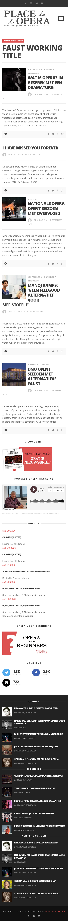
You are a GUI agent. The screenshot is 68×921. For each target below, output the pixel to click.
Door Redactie (20, 728)
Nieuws (45, 364)
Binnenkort (50, 69)
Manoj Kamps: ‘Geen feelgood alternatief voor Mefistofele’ (31, 295)
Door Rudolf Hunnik (23, 780)
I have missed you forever (30, 148)
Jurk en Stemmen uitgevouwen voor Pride (38, 733)
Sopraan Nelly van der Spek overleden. (36, 759)
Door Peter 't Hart (22, 792)
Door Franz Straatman (24, 830)
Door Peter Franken (22, 817)
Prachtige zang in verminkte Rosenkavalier (39, 825)
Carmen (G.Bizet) (11, 537)
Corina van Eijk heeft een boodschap (35, 880)
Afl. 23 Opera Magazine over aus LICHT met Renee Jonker (37, 513)
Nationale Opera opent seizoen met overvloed (46, 208)
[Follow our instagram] (6, 683)
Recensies (32, 199)
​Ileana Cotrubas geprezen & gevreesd (35, 708)
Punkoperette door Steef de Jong (21, 588)
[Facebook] (25, 3)
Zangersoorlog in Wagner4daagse (34, 788)
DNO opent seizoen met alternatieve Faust (42, 376)
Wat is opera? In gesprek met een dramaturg (45, 82)
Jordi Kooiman (40, 94)
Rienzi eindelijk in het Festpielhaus (34, 813)
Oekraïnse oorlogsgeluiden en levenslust (38, 775)
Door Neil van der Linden (25, 738)
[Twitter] (36, 3)
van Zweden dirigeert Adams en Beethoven (26, 571)
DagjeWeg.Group (55, 911)
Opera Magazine (8, 513)
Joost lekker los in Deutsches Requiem (36, 746)
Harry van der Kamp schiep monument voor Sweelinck (39, 722)
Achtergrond (35, 69)
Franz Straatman (16, 312)
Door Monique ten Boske (25, 712)
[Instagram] (31, 3)
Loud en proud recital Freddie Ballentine (37, 800)
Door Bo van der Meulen (25, 763)
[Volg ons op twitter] (6, 672)
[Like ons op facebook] (36, 672)
